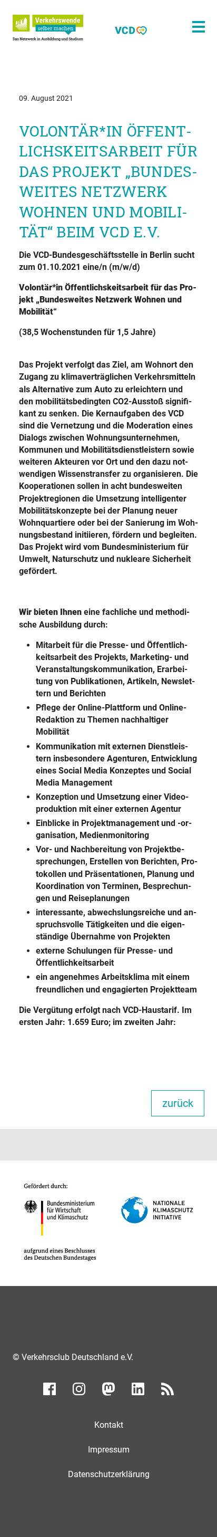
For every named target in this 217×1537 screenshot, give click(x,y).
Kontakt (108, 1425)
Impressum (109, 1450)
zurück (177, 1103)
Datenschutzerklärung (109, 1474)
